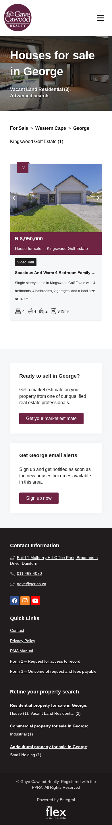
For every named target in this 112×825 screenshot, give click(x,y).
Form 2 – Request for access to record (45, 661)
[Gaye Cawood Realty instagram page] (25, 601)
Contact (17, 630)
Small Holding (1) (25, 754)
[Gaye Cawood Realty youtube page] (35, 601)
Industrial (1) (21, 734)
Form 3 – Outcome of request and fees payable (53, 671)
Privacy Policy (22, 640)
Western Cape (50, 128)
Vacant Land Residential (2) (55, 713)
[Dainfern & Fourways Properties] (17, 17)
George (81, 128)
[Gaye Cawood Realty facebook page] (14, 601)
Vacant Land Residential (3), (40, 89)
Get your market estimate (51, 418)
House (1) (19, 713)
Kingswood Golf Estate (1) (36, 141)
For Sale (19, 128)
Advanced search (29, 95)
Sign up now (39, 498)
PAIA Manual (21, 651)
